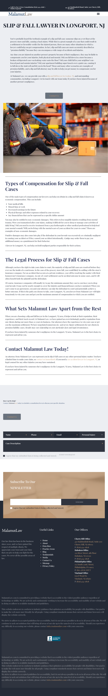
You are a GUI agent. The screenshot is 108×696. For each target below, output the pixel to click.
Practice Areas (49, 549)
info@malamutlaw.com (57, 626)
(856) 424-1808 (83, 547)
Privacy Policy (48, 566)
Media (45, 557)
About (45, 543)
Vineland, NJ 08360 (83, 578)
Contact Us (47, 560)
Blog (44, 551)
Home (45, 540)
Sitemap (46, 563)
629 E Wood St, (81, 576)
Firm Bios (47, 546)
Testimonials (48, 554)
